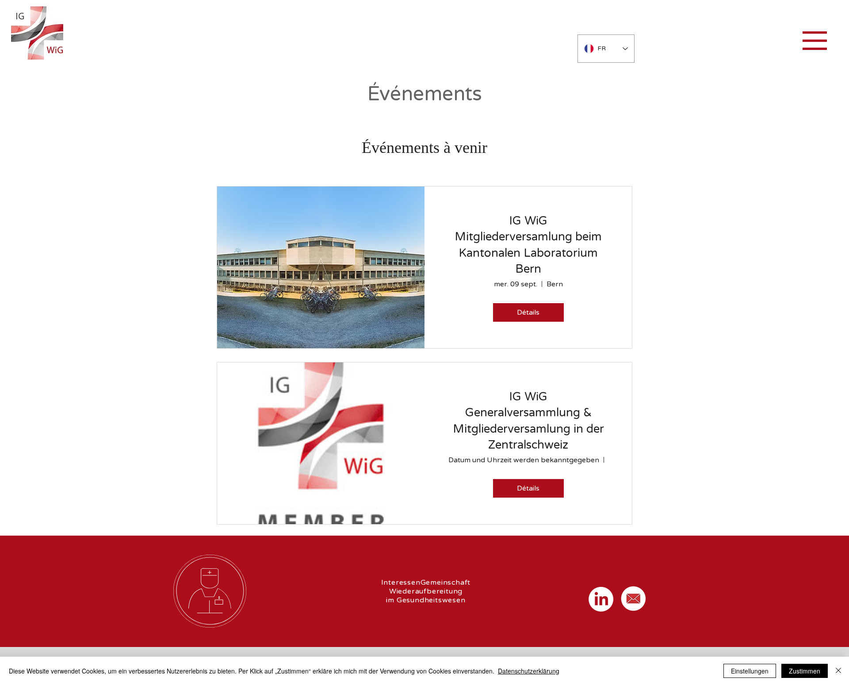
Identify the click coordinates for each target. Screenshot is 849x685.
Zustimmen (804, 670)
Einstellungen (750, 670)
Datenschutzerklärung (528, 670)
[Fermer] (838, 671)
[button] (815, 40)
